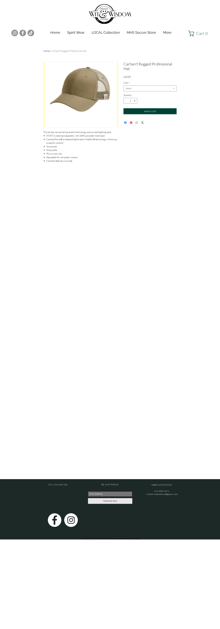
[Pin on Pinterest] (131, 122)
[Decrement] (126, 100)
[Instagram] (14, 33)
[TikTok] (31, 33)
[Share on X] (142, 122)
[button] (199, 33)
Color (126, 82)
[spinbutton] (130, 100)
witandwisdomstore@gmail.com (162, 494)
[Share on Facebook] (125, 122)
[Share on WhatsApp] (137, 122)
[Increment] (135, 100)
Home (46, 50)
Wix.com (135, 538)
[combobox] (150, 88)
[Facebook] (22, 33)
